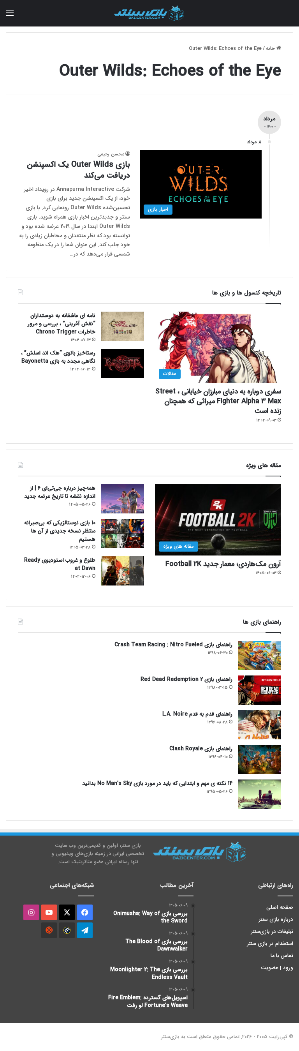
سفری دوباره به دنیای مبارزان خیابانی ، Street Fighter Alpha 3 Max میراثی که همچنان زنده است (218, 401)
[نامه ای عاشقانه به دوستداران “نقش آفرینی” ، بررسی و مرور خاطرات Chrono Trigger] (122, 326)
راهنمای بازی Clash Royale (200, 748)
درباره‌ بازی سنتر (276, 919)
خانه (271, 48)
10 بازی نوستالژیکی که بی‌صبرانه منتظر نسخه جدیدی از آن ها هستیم (59, 530)
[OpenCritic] (49, 930)
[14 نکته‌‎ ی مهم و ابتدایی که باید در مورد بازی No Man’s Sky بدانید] (259, 794)
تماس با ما (282, 956)
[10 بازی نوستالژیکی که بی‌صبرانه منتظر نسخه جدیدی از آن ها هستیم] (122, 533)
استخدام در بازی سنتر (270, 944)
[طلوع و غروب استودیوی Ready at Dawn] (122, 570)
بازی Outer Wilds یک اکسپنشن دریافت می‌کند (78, 170)
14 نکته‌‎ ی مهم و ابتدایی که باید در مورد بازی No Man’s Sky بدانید (157, 783)
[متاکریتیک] (67, 930)
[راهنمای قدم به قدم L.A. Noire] (259, 724)
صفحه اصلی (279, 907)
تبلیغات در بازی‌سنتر (272, 932)
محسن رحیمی (110, 154)
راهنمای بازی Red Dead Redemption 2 (186, 679)
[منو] (10, 16)
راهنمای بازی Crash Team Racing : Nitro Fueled (173, 644)
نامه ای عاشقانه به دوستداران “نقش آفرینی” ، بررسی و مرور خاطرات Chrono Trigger (61, 323)
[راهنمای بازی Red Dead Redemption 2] (259, 690)
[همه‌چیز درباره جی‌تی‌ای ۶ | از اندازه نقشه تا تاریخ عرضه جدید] (122, 498)
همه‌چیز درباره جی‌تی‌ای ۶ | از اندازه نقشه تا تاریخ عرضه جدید (59, 492)
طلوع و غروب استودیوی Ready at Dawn (59, 564)
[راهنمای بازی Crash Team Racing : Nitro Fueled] (259, 655)
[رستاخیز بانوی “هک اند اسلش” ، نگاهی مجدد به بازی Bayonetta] (122, 363)
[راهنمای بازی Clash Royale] (259, 759)
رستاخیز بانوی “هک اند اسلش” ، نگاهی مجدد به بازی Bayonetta (58, 357)
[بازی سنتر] (149, 13)
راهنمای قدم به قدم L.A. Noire (197, 714)
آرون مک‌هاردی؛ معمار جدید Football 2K (223, 564)
